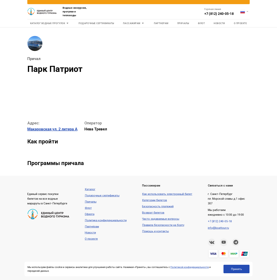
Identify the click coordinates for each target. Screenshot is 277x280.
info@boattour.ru (218, 228)
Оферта (89, 214)
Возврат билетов (153, 212)
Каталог (90, 189)
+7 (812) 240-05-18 (219, 14)
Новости (219, 23)
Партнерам (161, 23)
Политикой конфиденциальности (189, 267)
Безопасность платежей (158, 206)
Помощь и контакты (155, 231)
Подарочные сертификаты (96, 23)
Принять (236, 269)
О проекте (240, 23)
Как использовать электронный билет (167, 194)
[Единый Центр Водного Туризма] (42, 12)
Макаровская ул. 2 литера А (52, 129)
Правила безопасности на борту (163, 225)
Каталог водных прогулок (47, 23)
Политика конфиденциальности (106, 220)
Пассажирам (131, 23)
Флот (201, 23)
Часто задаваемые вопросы (160, 219)
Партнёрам (92, 226)
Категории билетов (154, 200)
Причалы (183, 23)
